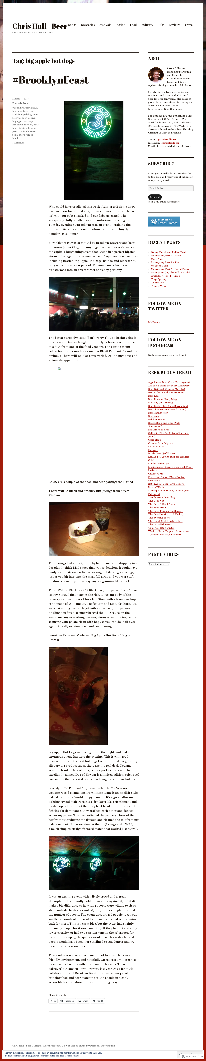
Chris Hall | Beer (40, 26)
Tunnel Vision (159, 286)
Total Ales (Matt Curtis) (161, 528)
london (32, 128)
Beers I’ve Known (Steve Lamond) (167, 409)
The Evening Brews (159, 517)
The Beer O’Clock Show (161, 504)
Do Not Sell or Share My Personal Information (88, 1045)
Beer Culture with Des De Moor (166, 392)
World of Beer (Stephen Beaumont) (168, 531)
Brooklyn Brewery (22, 124)
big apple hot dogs (22, 121)
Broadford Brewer (158, 429)
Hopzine (153, 450)
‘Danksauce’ (157, 282)
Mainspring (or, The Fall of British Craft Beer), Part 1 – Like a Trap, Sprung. (171, 276)
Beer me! (155, 197)
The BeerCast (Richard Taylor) (165, 514)
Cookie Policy (72, 1056)
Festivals (105, 24)
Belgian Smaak (156, 419)
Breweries (88, 24)
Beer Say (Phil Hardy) (160, 402)
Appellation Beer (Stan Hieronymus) (169, 382)
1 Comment (18, 142)
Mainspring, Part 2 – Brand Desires (171, 269)
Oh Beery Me (155, 473)
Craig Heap (154, 440)
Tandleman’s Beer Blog (161, 497)
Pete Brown (154, 480)
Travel (189, 24)
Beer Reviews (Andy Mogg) (163, 399)
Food (133, 24)
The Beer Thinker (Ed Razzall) (165, 511)
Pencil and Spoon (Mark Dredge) (166, 477)
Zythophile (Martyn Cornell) (164, 534)
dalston (23, 128)
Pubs (161, 24)
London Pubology (158, 463)
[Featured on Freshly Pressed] (164, 221)
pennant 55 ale (20, 131)
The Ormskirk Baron (160, 524)
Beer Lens (153, 396)
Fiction (121, 24)
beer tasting (28, 118)
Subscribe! (161, 163)
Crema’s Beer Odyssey (160, 443)
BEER (34, 107)
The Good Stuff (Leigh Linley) (165, 521)
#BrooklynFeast (50, 80)
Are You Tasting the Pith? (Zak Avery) (169, 385)
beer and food (20, 111)
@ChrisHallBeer (167, 139)
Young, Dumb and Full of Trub (168, 252)
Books (72, 24)
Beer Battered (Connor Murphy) (166, 389)
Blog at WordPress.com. (47, 1045)
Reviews (174, 24)
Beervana (153, 416)
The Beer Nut (156, 500)
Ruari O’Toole (156, 487)
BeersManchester (158, 412)
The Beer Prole (157, 507)
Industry (147, 24)
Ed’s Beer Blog (156, 446)
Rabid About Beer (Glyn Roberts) (166, 484)
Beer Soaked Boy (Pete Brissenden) (168, 406)
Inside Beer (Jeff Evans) (161, 453)
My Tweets (154, 322)
